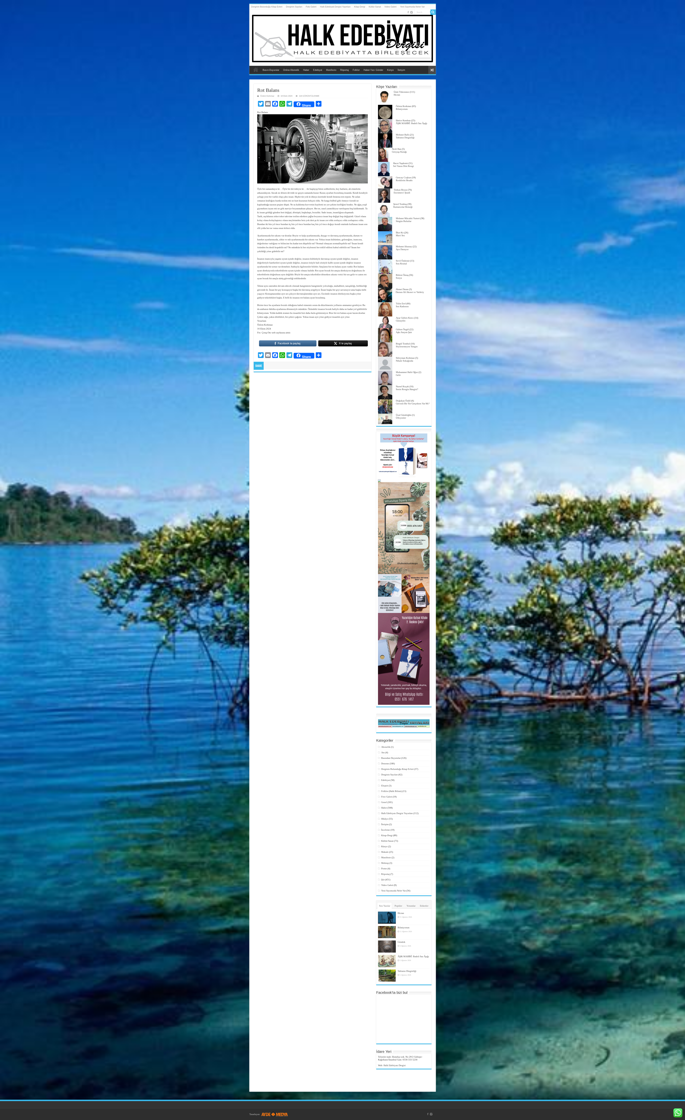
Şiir (383, 879)
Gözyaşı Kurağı (399, 151)
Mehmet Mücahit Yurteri (408, 218)
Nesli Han (396, 149)
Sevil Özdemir (403, 260)
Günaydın (400, 320)
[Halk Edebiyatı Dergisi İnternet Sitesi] (342, 38)
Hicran (397, 94)
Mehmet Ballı (402, 134)
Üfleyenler (401, 417)
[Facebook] (408, 12)
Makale (385, 852)
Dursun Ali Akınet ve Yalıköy (410, 292)
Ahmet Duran (402, 289)
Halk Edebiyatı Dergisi (395, 1065)
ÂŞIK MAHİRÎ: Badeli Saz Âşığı (411, 123)
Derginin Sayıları (294, 7)
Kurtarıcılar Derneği (403, 207)
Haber (306, 70)
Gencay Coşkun (403, 177)
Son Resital (401, 263)
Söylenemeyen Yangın (407, 346)
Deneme (385, 763)
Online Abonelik (291, 70)
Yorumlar (411, 905)
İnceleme (385, 830)
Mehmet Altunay (404, 246)
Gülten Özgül (402, 329)
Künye (390, 70)
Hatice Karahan (403, 120)
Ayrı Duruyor (402, 249)
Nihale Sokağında (404, 360)
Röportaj (344, 70)
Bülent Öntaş (402, 275)
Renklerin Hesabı (404, 180)
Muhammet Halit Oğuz (407, 372)
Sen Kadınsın (402, 306)
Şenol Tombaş (400, 204)
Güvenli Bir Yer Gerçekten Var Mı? (413, 403)
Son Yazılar (384, 905)
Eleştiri (384, 785)
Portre (384, 868)
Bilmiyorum (402, 109)
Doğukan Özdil (403, 400)
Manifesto (331, 70)
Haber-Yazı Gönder (373, 70)
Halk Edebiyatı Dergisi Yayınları (335, 7)
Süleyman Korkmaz (405, 358)
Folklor (356, 70)
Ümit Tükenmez (401, 92)
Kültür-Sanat (375, 7)
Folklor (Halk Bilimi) (391, 791)
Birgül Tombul (403, 343)
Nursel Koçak (402, 386)
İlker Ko (400, 232)
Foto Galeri (311, 7)
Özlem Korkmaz (267, 96)
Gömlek (401, 942)
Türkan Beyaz (400, 189)
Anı (383, 752)
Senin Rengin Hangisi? (407, 389)
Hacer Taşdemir (400, 163)
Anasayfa (255, 69)
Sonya (399, 278)
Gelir (398, 375)
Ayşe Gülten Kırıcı (405, 317)
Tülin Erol (401, 303)
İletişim (401, 70)
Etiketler (424, 905)
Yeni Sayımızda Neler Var (412, 7)
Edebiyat (317, 70)
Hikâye (384, 818)
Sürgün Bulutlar (403, 221)
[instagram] (411, 12)
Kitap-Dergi (359, 7)
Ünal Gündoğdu (403, 415)
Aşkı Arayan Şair (404, 332)
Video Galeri (390, 7)
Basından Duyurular (391, 758)
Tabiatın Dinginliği (405, 137)
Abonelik (385, 747)
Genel (384, 802)
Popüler (398, 905)
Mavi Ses (400, 235)
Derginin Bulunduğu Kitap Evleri (266, 7)
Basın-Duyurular (271, 70)
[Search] (433, 12)
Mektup (385, 863)
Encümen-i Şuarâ (402, 192)
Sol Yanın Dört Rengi (403, 166)
